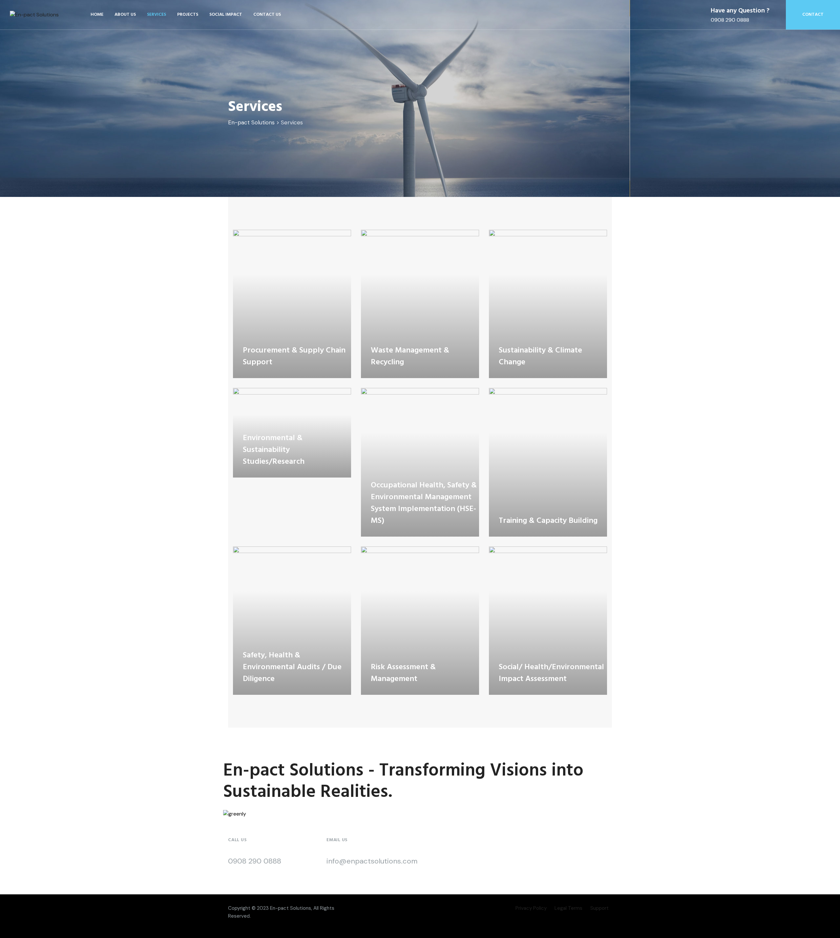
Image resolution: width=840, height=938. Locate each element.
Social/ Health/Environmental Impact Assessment (551, 673)
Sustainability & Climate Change (540, 356)
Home (97, 14)
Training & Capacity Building (548, 521)
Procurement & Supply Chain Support (294, 356)
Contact (813, 14)
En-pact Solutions (290, 908)
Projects (187, 14)
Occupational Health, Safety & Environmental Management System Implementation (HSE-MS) (424, 503)
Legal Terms (568, 908)
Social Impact (225, 14)
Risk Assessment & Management (403, 673)
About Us (125, 14)
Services (156, 14)
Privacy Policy (531, 908)
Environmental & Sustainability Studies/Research (273, 450)
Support (599, 908)
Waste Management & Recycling (410, 356)
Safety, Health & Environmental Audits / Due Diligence (292, 667)
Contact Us (267, 14)
